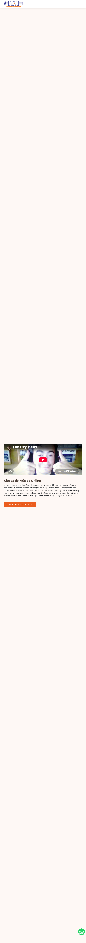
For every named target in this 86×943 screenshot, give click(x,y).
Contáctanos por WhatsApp (20, 504)
